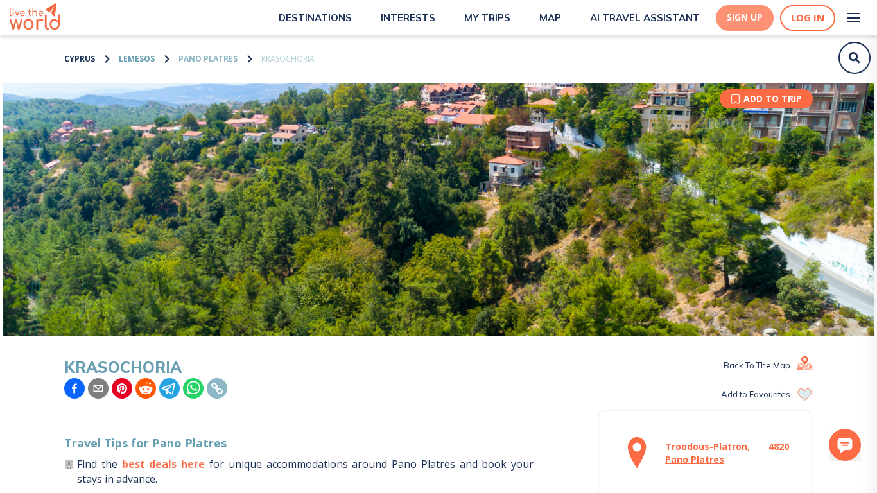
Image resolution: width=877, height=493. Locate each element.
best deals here (163, 464)
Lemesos (137, 58)
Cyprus (79, 58)
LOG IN (807, 17)
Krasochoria (288, 58)
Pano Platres (208, 58)
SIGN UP (745, 17)
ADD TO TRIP (772, 98)
